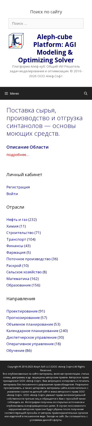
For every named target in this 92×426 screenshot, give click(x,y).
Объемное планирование (29, 324)
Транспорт (16, 239)
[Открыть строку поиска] (85, 93)
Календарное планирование (32, 330)
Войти (12, 193)
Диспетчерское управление (31, 337)
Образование (18, 285)
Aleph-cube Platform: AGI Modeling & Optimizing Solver (47, 48)
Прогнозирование (23, 317)
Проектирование (22, 311)
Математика (17, 278)
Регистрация (18, 187)
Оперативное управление (30, 343)
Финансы (14, 245)
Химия (12, 226)
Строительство (20, 232)
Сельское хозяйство (24, 271)
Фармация (16, 252)
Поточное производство (28, 258)
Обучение (15, 350)
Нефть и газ (16, 219)
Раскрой (13, 265)
